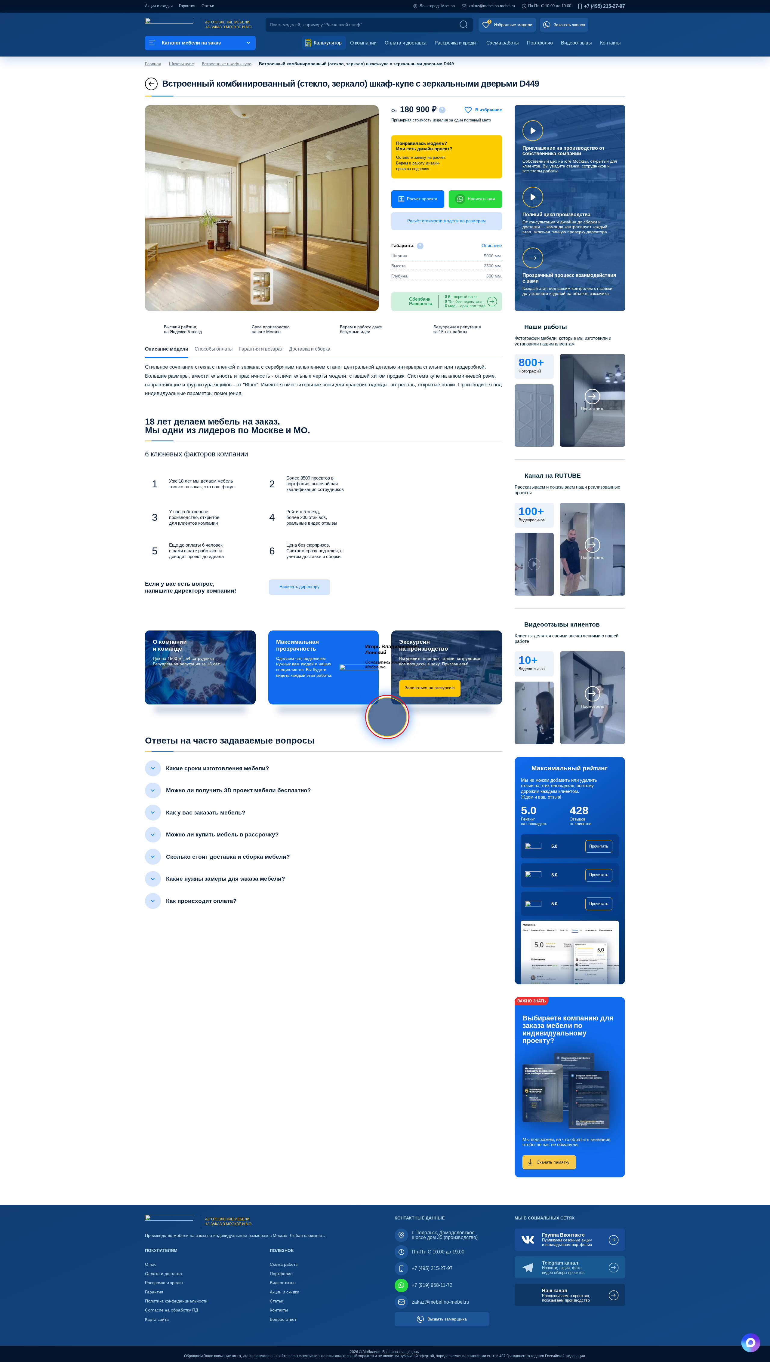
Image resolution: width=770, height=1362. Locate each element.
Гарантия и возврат (261, 348)
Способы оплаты (214, 348)
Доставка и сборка (309, 348)
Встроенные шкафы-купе (226, 64)
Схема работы (502, 42)
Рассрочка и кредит (456, 42)
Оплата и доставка (406, 42)
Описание (492, 245)
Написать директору (299, 586)
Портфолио (540, 42)
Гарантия (187, 6)
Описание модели (166, 348)
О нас (150, 1264)
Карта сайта (157, 1319)
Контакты (610, 42)
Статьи (208, 6)
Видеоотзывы (576, 42)
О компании (363, 42)
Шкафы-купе (181, 64)
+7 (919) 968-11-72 (432, 1285)
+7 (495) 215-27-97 (604, 6)
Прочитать (598, 846)
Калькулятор (327, 42)
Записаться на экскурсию (430, 688)
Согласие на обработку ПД (171, 1310)
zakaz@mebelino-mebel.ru (492, 6)
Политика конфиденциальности (176, 1301)
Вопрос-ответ (283, 1319)
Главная (153, 64)
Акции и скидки (159, 6)
